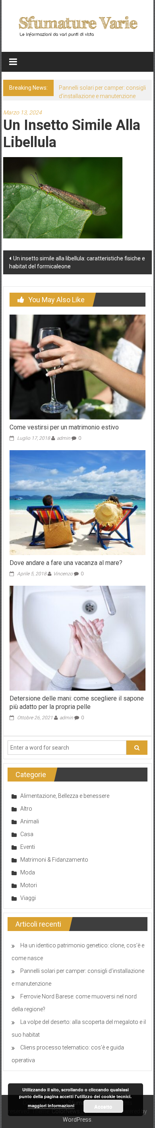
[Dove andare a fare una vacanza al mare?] (78, 502)
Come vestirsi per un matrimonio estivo (64, 427)
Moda (27, 872)
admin (63, 438)
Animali (29, 821)
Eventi (27, 847)
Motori (28, 885)
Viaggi (28, 898)
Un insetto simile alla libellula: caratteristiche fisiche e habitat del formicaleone (77, 262)
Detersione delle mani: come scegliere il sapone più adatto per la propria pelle (77, 703)
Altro (26, 808)
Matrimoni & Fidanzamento (54, 859)
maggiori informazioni (51, 1105)
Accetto (103, 1106)
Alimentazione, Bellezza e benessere (64, 796)
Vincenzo (63, 574)
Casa (26, 834)
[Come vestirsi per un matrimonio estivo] (78, 367)
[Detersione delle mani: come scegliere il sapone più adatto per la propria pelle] (78, 637)
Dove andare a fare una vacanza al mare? (66, 563)
